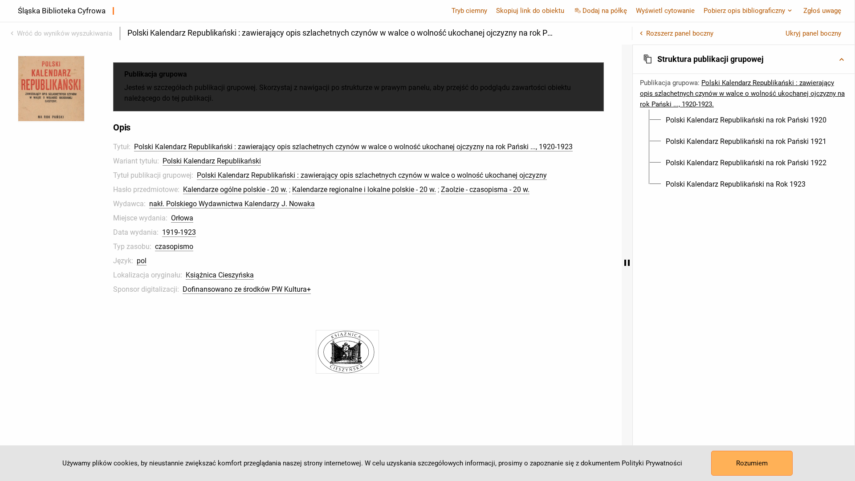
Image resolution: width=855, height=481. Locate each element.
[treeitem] (743, 120)
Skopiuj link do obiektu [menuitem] (530, 11)
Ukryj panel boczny (813, 33)
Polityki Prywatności (652, 463)
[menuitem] (746, 120)
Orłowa (182, 218)
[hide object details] (627, 263)
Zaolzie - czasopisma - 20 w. (485, 189)
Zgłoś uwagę (822, 11)
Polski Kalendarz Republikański (212, 161)
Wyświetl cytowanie (665, 11)
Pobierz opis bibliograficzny (744, 11)
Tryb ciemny (469, 11)
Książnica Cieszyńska (220, 275)
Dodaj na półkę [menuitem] (604, 11)
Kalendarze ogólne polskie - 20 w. (235, 189)
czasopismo (174, 246)
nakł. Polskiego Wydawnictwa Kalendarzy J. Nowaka (232, 204)
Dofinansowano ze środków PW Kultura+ (247, 289)
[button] (744, 59)
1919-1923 (179, 232)
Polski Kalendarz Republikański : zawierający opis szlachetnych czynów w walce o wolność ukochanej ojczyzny (372, 175)
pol (142, 261)
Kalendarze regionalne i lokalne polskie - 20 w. (364, 189)
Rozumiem (752, 463)
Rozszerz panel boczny (679, 33)
